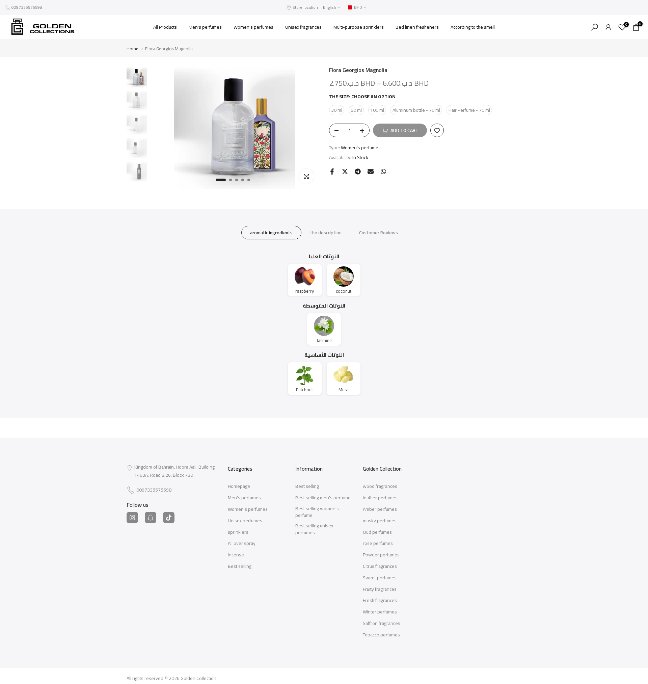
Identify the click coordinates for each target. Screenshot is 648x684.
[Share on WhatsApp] (383, 171)
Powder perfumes (381, 555)
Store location (305, 7)
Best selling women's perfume (317, 512)
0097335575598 (26, 7)
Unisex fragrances (303, 27)
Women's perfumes (253, 27)
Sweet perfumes (380, 578)
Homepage (239, 486)
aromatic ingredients (271, 232)
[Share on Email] (371, 171)
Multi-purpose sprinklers (358, 27)
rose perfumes (378, 543)
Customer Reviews (378, 232)
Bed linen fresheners (417, 27)
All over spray (241, 543)
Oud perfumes (377, 532)
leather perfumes (380, 498)
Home (132, 49)
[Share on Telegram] (358, 171)
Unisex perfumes (245, 521)
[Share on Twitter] (345, 171)
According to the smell (473, 27)
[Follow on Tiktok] (168, 517)
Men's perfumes (205, 27)
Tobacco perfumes (381, 635)
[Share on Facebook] (332, 171)
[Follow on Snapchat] (150, 517)
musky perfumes (380, 521)
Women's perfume (359, 147)
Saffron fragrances (381, 623)
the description (326, 232)
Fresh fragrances (380, 600)
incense (236, 555)
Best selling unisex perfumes (314, 529)
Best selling (239, 566)
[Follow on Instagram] (132, 517)
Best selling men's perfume (323, 498)
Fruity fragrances (380, 589)
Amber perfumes (380, 509)
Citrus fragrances (380, 566)
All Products (165, 27)
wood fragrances (380, 486)
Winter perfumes (380, 612)
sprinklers (238, 532)
